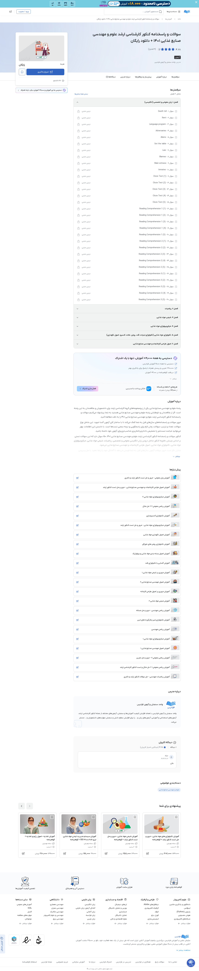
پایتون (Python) (183, 912)
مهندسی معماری (56, 904)
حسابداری (123, 912)
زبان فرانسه (90, 915)
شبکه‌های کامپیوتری (182, 919)
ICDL (30, 908)
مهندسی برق (58, 919)
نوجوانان (28, 919)
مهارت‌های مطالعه (24, 915)
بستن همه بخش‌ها (81, 94)
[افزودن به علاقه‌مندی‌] (22, 72)
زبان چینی (91, 919)
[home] (187, 11)
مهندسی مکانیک (56, 912)
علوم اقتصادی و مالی (118, 919)
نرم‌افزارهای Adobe (151, 904)
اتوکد (157, 912)
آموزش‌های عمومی (24, 904)
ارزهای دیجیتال (121, 904)
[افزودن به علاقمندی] (176, 817)
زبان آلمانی (91, 912)
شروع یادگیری (43, 72)
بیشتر (174, 379)
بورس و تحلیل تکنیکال (117, 908)
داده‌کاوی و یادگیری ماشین (179, 904)
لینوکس (187, 908)
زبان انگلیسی (90, 904)
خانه (179, 19)
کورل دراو (155, 915)
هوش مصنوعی (184, 915)
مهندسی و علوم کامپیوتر (53, 915)
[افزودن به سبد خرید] (77, 478)
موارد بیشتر (185, 923)
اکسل (29, 912)
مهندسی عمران (57, 908)
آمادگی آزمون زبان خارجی (85, 908)
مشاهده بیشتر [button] (184, 950)
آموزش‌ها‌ (168, 19)
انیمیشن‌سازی (153, 919)
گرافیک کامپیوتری (152, 908)
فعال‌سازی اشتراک (89, 388)
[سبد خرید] (10, 11)
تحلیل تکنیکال (121, 915)
